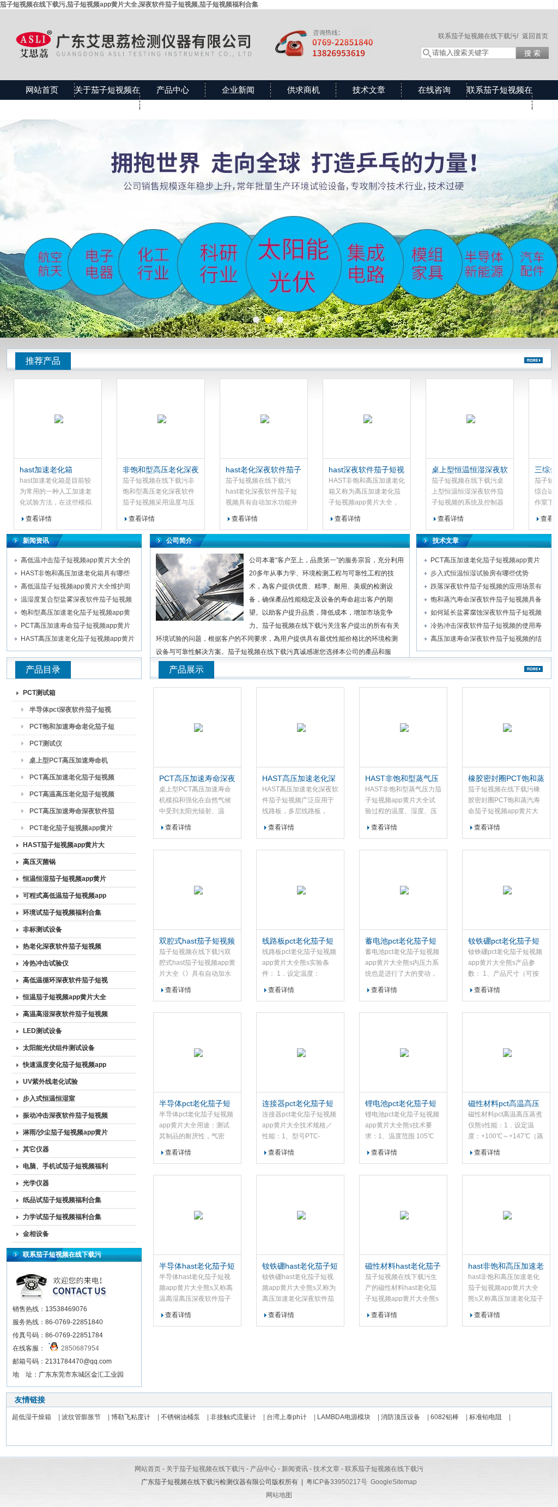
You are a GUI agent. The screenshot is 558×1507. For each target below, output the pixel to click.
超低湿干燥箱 (31, 1417)
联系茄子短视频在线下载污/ (478, 36)
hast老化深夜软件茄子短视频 (235, 470)
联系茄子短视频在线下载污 (499, 99)
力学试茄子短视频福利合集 (62, 1217)
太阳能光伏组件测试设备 (59, 1048)
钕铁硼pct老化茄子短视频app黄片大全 (503, 941)
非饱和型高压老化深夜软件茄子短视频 (132, 470)
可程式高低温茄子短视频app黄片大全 (64, 898)
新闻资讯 (36, 540)
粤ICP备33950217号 (336, 1482)
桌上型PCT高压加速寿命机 (68, 760)
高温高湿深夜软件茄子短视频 (65, 1014)
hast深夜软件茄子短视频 (338, 470)
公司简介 (179, 540)
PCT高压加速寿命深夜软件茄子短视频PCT (197, 779)
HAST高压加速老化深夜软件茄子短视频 (299, 779)
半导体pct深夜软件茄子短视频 (70, 712)
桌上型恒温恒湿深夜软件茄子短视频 (441, 470)
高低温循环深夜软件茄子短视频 (65, 982)
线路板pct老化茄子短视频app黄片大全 (297, 941)
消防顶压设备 (400, 1417)
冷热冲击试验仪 (46, 963)
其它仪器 (36, 1149)
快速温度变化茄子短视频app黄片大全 (64, 1067)
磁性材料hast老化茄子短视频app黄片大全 (403, 1266)
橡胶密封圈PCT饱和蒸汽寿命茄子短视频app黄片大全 (506, 779)
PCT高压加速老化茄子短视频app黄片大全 (71, 779)
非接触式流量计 (233, 1417)
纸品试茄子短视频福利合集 (62, 1200)
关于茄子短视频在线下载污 (107, 99)
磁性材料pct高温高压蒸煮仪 (503, 1104)
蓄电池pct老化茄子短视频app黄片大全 (400, 941)
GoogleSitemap (394, 1482)
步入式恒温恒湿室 (49, 1098)
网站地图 (279, 1495)
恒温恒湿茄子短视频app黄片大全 (64, 881)
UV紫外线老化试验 (50, 1081)
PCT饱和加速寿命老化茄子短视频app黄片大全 (71, 729)
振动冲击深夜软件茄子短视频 (65, 1115)
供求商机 (303, 89)
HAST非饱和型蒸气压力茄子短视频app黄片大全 (402, 779)
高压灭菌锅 (39, 862)
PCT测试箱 (39, 693)
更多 (533, 360)
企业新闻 (238, 89)
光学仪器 (36, 1183)
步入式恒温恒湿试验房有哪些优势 (479, 573)
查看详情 (113, 519)
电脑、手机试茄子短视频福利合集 (65, 1168)
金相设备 (36, 1234)
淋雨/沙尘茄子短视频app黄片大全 (65, 1134)
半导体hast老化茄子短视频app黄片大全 (197, 1266)
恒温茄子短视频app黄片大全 (64, 997)
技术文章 (369, 89)
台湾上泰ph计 (286, 1417)
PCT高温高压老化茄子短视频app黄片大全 (71, 796)
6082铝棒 (444, 1417)
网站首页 (42, 89)
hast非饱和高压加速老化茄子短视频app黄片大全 (506, 1266)
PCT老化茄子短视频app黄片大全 (71, 830)
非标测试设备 (42, 929)
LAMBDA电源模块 (344, 1417)
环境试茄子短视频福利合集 (62, 912)
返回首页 (535, 36)
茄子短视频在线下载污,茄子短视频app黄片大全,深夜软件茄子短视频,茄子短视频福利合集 (129, 4)
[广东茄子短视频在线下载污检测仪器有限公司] (202, 33)
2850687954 (78, 1348)
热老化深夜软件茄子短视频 (62, 946)
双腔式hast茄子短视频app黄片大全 (197, 941)
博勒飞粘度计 (130, 1417)
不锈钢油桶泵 (180, 1417)
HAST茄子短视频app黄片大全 (64, 847)
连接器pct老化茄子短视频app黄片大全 (297, 1104)
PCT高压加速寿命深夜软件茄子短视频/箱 (71, 813)
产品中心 (172, 89)
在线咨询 (434, 89)
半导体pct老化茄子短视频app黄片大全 (195, 1104)
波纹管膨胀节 (81, 1417)
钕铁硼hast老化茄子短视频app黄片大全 (300, 1266)
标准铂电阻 (485, 1417)
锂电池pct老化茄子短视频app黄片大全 (400, 1104)
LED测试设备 (42, 1031)
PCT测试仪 (45, 743)
